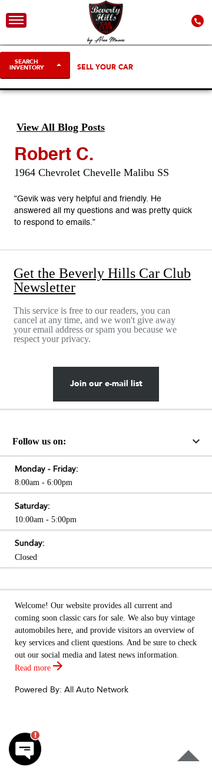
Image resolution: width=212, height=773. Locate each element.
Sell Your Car (105, 67)
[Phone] (198, 20)
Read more (34, 667)
